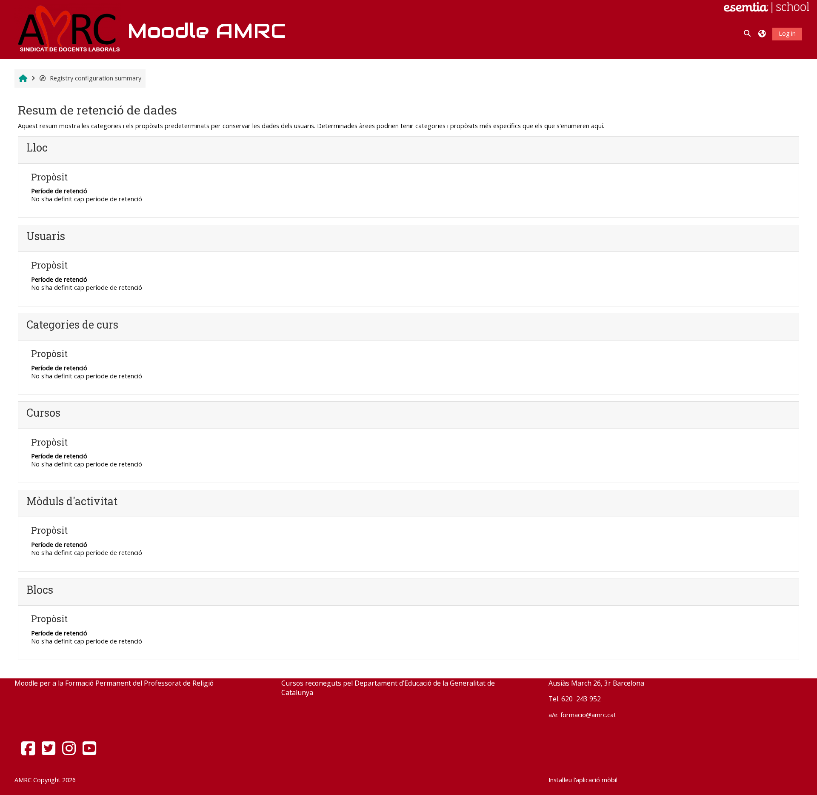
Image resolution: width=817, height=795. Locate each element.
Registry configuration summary (95, 78)
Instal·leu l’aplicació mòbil (582, 780)
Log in (787, 33)
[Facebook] (28, 748)
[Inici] (67, 29)
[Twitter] (48, 748)
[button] (747, 34)
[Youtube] (89, 748)
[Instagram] (69, 748)
